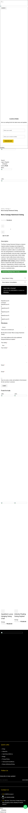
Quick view (7, 611)
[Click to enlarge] (3, 203)
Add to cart (6, 235)
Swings (3, 622)
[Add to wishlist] (10, 611)
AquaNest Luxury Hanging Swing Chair (7, 616)
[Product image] (7, 555)
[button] (3, 611)
